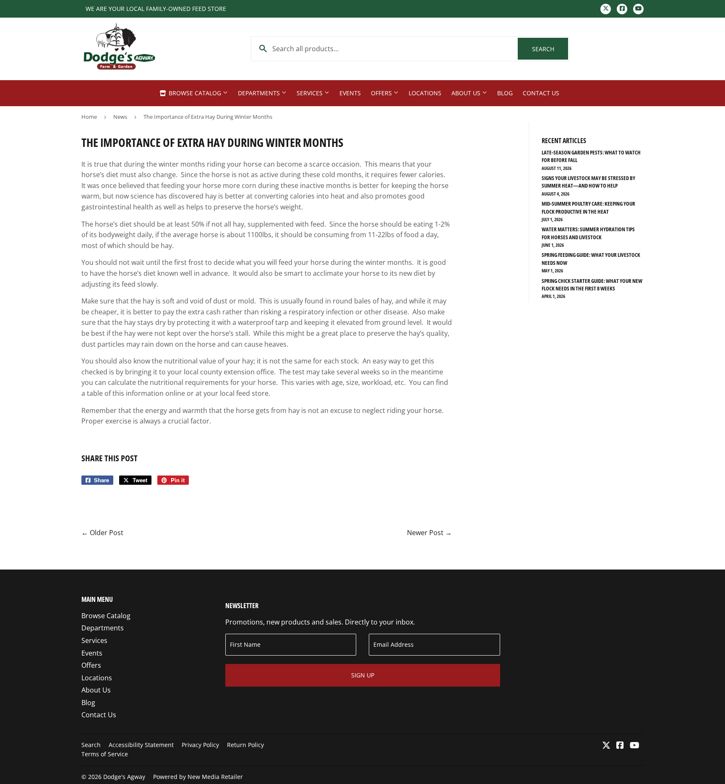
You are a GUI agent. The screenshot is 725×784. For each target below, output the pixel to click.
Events (350, 93)
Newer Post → (429, 532)
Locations (425, 93)
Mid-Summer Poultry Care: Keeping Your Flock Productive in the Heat (588, 207)
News (120, 116)
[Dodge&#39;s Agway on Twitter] (606, 745)
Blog (505, 93)
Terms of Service (104, 754)
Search (550, 49)
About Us (466, 93)
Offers (382, 93)
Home (89, 116)
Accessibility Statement (141, 745)
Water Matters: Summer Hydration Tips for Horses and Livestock (588, 232)
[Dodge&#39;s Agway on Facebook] (620, 745)
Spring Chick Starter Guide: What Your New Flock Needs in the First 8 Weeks (592, 284)
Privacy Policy (200, 745)
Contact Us (541, 93)
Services (310, 93)
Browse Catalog (195, 93)
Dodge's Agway (124, 777)
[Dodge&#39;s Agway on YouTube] (634, 745)
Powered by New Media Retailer (198, 777)
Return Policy (245, 745)
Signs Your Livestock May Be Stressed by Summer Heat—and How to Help (588, 181)
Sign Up (362, 675)
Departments (260, 93)
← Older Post (102, 532)
